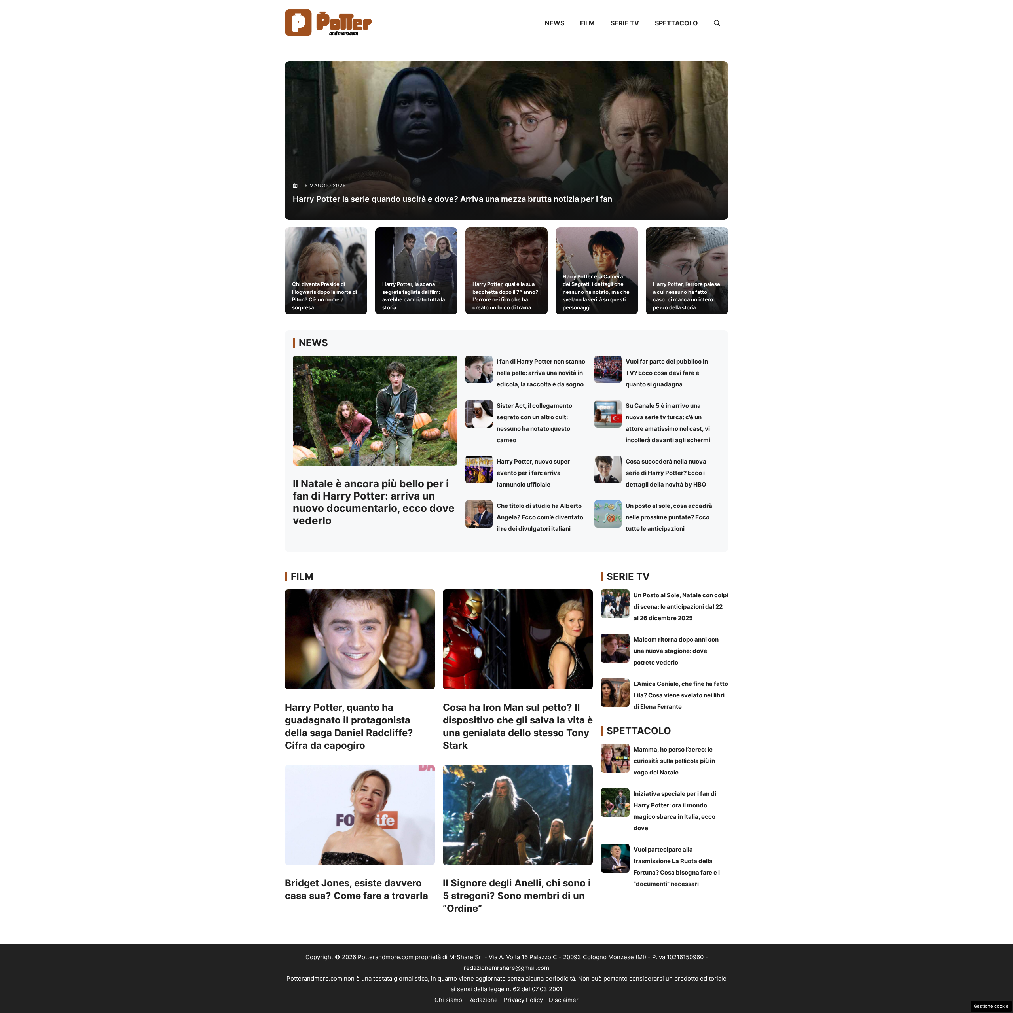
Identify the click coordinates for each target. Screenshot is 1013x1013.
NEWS (554, 23)
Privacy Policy (523, 1000)
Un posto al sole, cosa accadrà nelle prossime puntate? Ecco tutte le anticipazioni (669, 517)
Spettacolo (676, 23)
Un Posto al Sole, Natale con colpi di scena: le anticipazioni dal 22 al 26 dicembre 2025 (681, 606)
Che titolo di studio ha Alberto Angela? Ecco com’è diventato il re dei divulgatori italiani (540, 517)
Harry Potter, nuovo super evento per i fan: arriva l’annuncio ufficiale (533, 473)
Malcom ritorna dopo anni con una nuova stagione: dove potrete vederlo (676, 651)
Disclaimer (564, 1000)
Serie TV (625, 23)
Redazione (483, 1000)
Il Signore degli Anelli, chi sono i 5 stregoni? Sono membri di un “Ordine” (517, 895)
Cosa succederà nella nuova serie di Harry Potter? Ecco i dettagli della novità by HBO (666, 473)
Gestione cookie (991, 1006)
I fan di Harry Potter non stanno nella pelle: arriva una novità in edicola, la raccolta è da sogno (541, 373)
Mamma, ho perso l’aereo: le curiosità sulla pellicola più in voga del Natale (674, 761)
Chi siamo (448, 1000)
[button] (717, 23)
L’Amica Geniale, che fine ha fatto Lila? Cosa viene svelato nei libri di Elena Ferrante (681, 695)
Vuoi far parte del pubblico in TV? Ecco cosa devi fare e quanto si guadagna (667, 373)
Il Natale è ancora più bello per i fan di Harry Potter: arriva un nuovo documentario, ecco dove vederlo (374, 502)
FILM (587, 23)
